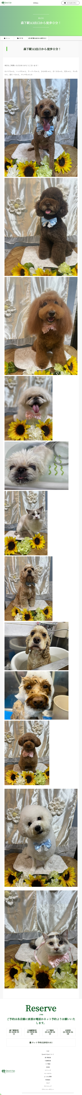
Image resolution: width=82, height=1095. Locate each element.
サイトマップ (48, 1086)
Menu (36, 3)
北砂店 (48, 1067)
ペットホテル (48, 1073)
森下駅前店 (48, 1057)
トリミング (48, 1070)
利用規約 (47, 1080)
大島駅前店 (48, 1060)
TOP (47, 1051)
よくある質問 (48, 1076)
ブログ (48, 1083)
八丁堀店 (47, 1064)
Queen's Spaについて (48, 1054)
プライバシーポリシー (48, 1089)
